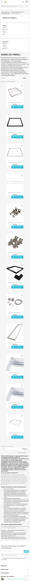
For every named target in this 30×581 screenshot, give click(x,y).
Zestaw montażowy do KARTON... (15, 252)
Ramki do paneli (9, 18)
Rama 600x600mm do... (15, 402)
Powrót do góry (22, 453)
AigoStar (4, 46)
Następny (25, 449)
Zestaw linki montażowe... (15, 312)
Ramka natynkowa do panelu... (15, 132)
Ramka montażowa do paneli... (15, 102)
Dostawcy (5, 42)
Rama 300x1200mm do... (15, 372)
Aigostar (4, 27)
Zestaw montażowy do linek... (15, 222)
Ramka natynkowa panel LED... (15, 282)
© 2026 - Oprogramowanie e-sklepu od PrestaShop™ (14, 579)
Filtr (24, 78)
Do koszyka (17, 107)
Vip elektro (5, 48)
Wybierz (10, 78)
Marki (4, 25)
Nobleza (4, 32)
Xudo (3, 34)
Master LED (5, 29)
